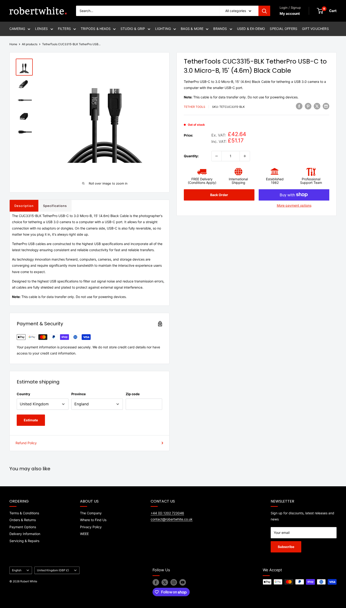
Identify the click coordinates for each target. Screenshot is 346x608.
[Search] (264, 11)
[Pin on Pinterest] (308, 106)
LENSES (41, 29)
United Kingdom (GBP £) (53, 570)
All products (29, 44)
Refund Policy (26, 443)
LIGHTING (163, 29)
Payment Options (22, 527)
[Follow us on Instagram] (173, 582)
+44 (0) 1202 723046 (167, 513)
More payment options (294, 205)
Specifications (55, 206)
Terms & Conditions (24, 513)
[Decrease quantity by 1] (216, 156)
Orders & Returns (22, 520)
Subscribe (286, 547)
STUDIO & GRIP (133, 29)
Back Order (219, 195)
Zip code (133, 394)
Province (78, 394)
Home (13, 44)
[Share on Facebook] (299, 106)
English (16, 570)
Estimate (31, 420)
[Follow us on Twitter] (164, 582)
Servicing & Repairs (24, 541)
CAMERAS (17, 29)
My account (290, 13)
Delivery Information (24, 534)
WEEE (84, 534)
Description (24, 206)
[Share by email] (326, 106)
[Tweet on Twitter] (317, 106)
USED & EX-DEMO (251, 29)
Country (23, 394)
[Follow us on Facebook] (156, 582)
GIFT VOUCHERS (315, 29)
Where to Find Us (93, 520)
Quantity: (191, 156)
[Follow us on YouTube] (182, 582)
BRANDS (220, 29)
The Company (91, 513)
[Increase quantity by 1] (245, 156)
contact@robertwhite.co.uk (172, 519)
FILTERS (64, 29)
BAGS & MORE (192, 29)
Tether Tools (194, 107)
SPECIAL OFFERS (283, 29)
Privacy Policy (91, 527)
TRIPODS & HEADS (96, 29)
